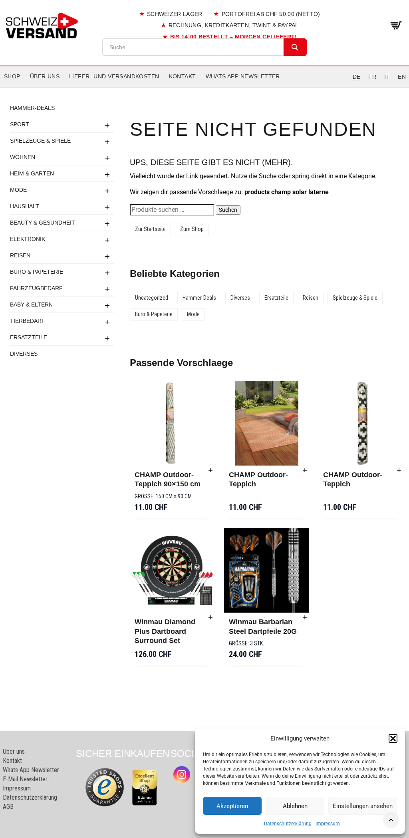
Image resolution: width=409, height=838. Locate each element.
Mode (18, 190)
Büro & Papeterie (36, 272)
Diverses (24, 353)
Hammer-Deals (32, 108)
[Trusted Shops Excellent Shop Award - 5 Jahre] (145, 787)
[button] (393, 738)
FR (372, 77)
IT (387, 77)
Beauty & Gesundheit (42, 222)
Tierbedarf (27, 321)
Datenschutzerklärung (288, 823)
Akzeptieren (232, 806)
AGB (8, 806)
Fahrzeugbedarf (36, 288)
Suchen (228, 210)
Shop (12, 76)
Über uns (45, 76)
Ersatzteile (28, 337)
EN (402, 77)
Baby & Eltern (31, 304)
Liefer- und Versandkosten (114, 76)
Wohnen (22, 157)
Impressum (328, 823)
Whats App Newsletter (243, 76)
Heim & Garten (32, 173)
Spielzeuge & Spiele (40, 140)
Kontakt (182, 76)
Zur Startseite (150, 229)
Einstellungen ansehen (363, 806)
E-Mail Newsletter (25, 779)
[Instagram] (181, 774)
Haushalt (24, 206)
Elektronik (27, 239)
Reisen (20, 255)
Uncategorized (151, 298)
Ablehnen (295, 806)
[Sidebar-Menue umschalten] (204, 87)
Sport (19, 124)
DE (357, 77)
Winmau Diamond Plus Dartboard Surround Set (165, 631)
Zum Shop (192, 229)
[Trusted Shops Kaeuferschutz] (105, 786)
